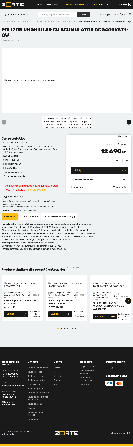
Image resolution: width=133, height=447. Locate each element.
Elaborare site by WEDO (120, 433)
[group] (66, 80)
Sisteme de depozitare (38, 392)
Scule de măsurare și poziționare (38, 398)
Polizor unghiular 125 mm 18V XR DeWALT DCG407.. (64, 302)
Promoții (58, 380)
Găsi (84, 14)
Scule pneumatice (36, 380)
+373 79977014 (10, 377)
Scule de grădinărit (37, 388)
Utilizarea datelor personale (87, 372)
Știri (56, 4)
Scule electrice (35, 372)
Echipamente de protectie (35, 413)
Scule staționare (36, 376)
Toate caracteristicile (14, 176)
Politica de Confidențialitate (87, 379)
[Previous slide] (4, 122)
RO (95, 4)
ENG (108, 4)
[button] (5, 301)
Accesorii (32, 408)
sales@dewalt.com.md (13, 386)
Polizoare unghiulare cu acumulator (56, 22)
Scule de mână (35, 404)
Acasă (5, 22)
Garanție (58, 376)
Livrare (57, 368)
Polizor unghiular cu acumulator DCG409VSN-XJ (20, 302)
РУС (101, 4)
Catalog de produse (18, 14)
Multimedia (33, 419)
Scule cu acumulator (22, 22)
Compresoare (34, 384)
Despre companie (44, 4)
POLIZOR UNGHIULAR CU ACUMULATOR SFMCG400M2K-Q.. (109, 304)
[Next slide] (129, 122)
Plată (56, 372)
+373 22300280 (75, 4)
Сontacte (84, 385)
